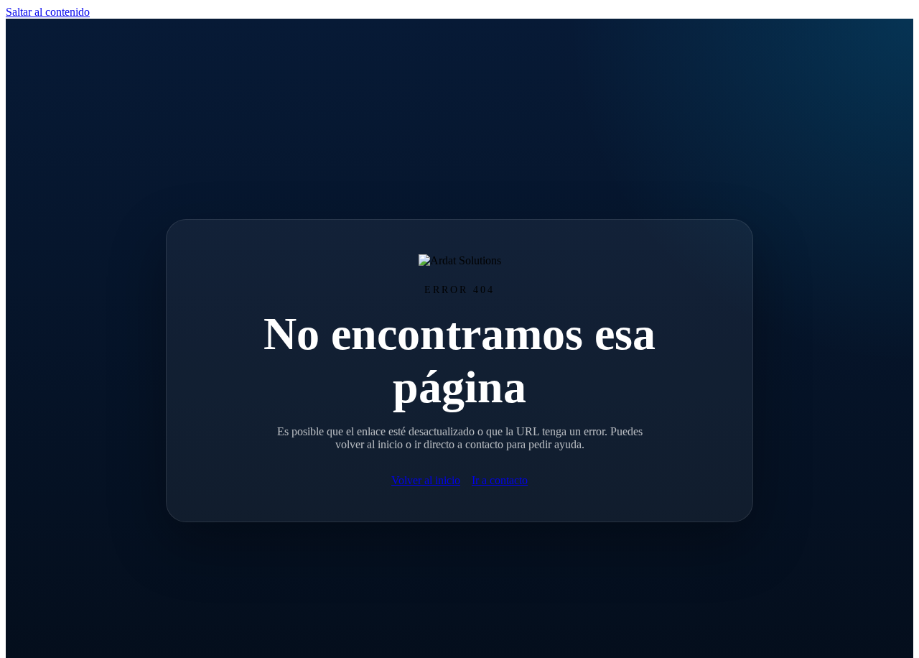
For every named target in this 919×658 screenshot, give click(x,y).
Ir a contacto (500, 480)
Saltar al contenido (48, 12)
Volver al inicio (425, 480)
